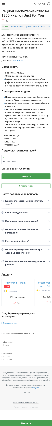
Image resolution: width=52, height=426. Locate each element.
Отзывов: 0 (13, 291)
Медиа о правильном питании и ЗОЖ (18, 333)
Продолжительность (35, 26)
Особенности (16, 26)
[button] (3, 3)
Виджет (6, 345)
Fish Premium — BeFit (14, 282)
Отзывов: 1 (46, 291)
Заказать (26, 176)
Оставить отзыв (26, 186)
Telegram (35, 388)
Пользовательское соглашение (26, 407)
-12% (7, 287)
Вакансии (7, 357)
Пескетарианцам (10, 323)
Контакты (7, 360)
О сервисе (7, 354)
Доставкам (8, 342)
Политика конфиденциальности (25, 402)
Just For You (18, 60)
